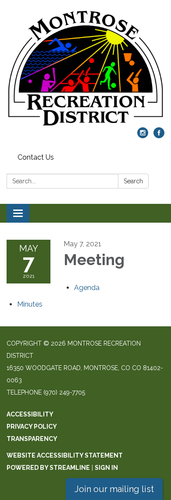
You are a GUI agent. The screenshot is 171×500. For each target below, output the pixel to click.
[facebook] (158, 136)
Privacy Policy (32, 426)
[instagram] (142, 136)
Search (133, 181)
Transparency (32, 438)
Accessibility (30, 414)
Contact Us (36, 157)
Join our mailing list (114, 489)
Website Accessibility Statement (65, 455)
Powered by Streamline (48, 467)
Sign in (106, 467)
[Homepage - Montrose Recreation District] (85, 68)
